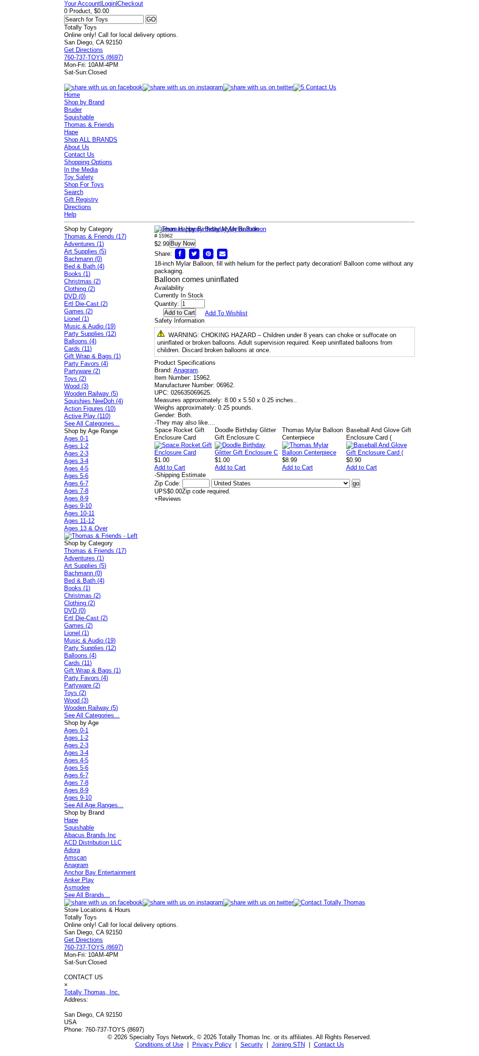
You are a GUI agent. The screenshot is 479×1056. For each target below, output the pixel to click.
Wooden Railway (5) (91, 393)
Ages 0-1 (76, 438)
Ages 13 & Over (86, 528)
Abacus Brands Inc (90, 835)
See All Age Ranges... (93, 805)
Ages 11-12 (79, 520)
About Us (76, 147)
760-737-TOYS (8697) (93, 57)
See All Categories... (92, 423)
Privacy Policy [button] (212, 1044)
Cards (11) (78, 348)
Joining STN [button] (288, 1044)
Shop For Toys (84, 184)
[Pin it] (208, 253)
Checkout (130, 3)
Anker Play (79, 879)
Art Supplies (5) (85, 251)
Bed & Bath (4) (84, 266)
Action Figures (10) (90, 408)
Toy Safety (79, 177)
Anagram (186, 370)
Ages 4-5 (76, 468)
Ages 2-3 (76, 453)
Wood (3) (76, 386)
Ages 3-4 (76, 460)
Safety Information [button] (179, 320)
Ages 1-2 (76, 445)
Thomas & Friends (89, 124)
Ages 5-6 (76, 475)
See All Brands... (87, 894)
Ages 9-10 (78, 505)
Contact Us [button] (329, 1044)
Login (109, 3)
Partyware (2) (82, 371)
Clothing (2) (79, 288)
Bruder (73, 109)
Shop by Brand (84, 102)
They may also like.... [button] (184, 422)
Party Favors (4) (86, 363)
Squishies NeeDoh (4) (93, 401)
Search (73, 191)
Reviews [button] (167, 498)
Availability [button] (169, 287)
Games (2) (78, 311)
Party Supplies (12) (90, 333)
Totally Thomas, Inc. (92, 992)
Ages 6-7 (76, 483)
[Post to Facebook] (180, 253)
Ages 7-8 (76, 490)
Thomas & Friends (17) (95, 236)
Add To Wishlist (226, 313)
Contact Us (79, 154)
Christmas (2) (82, 281)
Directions (77, 206)
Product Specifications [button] (185, 362)
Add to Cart (169, 467)
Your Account (82, 3)
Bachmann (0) (83, 258)
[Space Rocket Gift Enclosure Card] (184, 452)
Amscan (75, 857)
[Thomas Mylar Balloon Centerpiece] (314, 452)
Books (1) (77, 273)
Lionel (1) (76, 318)
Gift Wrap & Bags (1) (92, 356)
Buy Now (182, 243)
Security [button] (251, 1044)
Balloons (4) (80, 341)
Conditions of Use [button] (159, 1044)
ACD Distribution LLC (93, 842)
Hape (71, 132)
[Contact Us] (329, 902)
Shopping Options (88, 162)
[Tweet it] (194, 253)
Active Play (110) (87, 416)
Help (70, 214)
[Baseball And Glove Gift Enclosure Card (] (380, 452)
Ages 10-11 (79, 513)
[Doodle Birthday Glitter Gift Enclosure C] (248, 452)
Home (72, 94)
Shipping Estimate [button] (180, 474)
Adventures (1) (84, 243)
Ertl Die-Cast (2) (86, 303)
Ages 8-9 (76, 498)
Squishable (79, 117)
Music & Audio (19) (90, 326)
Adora (72, 849)
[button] (210, 229)
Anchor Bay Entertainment (100, 872)
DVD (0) (75, 296)
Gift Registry (81, 199)
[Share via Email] (222, 253)
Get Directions (83, 49)
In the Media (81, 169)
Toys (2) (75, 378)
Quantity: (166, 303)
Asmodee (77, 887)
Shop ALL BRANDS (90, 139)
